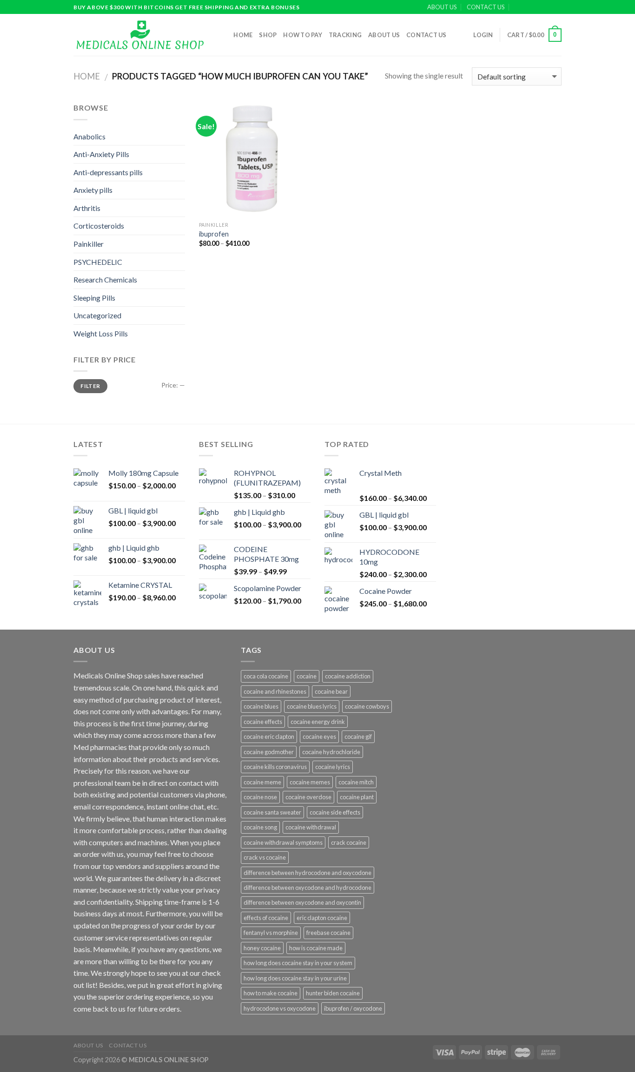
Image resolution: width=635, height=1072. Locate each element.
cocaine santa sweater (272, 812)
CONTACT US (485, 7)
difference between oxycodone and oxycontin (302, 902)
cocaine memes (310, 782)
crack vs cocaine (265, 857)
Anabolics (89, 136)
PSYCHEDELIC (97, 261)
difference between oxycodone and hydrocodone (307, 887)
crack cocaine (348, 842)
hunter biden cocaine (333, 993)
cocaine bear (331, 691)
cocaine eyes (319, 736)
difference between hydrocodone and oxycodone (307, 872)
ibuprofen (214, 234)
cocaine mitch (356, 782)
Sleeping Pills (94, 297)
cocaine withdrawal (310, 827)
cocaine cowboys (367, 706)
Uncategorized (97, 315)
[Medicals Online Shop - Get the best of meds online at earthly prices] (139, 35)
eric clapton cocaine (322, 917)
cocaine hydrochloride (331, 752)
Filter (90, 385)
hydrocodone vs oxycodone (280, 1008)
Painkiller (88, 243)
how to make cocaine (271, 993)
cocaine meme (262, 782)
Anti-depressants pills (108, 172)
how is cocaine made (316, 948)
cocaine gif (358, 736)
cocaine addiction (347, 676)
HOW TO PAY (302, 35)
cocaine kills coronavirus (275, 766)
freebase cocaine (328, 932)
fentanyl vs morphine (271, 932)
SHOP (268, 35)
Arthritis (86, 208)
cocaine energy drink (318, 721)
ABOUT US (441, 7)
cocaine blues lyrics (312, 706)
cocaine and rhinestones (275, 691)
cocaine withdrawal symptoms (283, 842)
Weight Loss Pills (100, 333)
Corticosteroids (98, 225)
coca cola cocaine (266, 676)
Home (242, 35)
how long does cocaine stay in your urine (295, 978)
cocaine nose (260, 797)
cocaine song (260, 827)
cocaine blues (261, 706)
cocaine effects (263, 721)
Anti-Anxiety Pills (101, 154)
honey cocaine (262, 948)
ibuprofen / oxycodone (353, 1008)
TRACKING (345, 35)
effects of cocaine (266, 917)
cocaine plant (357, 797)
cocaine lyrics (332, 766)
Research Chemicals (105, 279)
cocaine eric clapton (269, 736)
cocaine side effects (335, 812)
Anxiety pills (92, 189)
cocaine (307, 676)
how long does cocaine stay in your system (298, 963)
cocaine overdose (308, 797)
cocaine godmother (269, 752)
